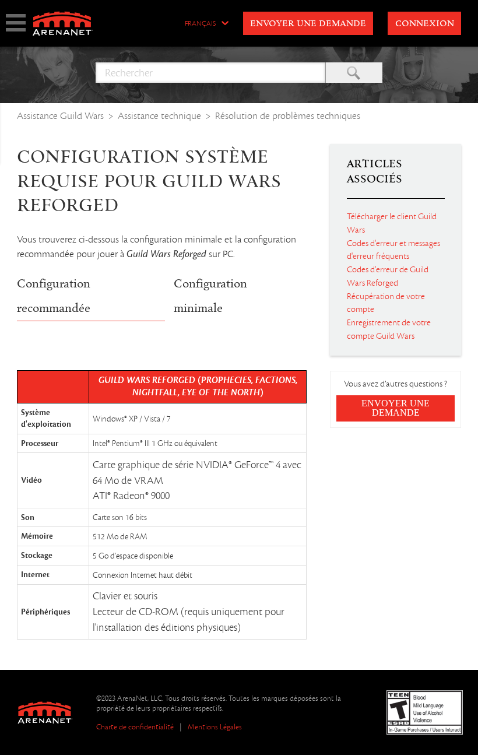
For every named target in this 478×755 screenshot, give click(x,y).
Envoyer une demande (308, 24)
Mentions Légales (215, 727)
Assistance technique (159, 116)
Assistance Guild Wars (60, 116)
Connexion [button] (424, 24)
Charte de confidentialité (135, 727)
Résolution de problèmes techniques (287, 116)
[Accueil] (62, 23)
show (16, 22)
